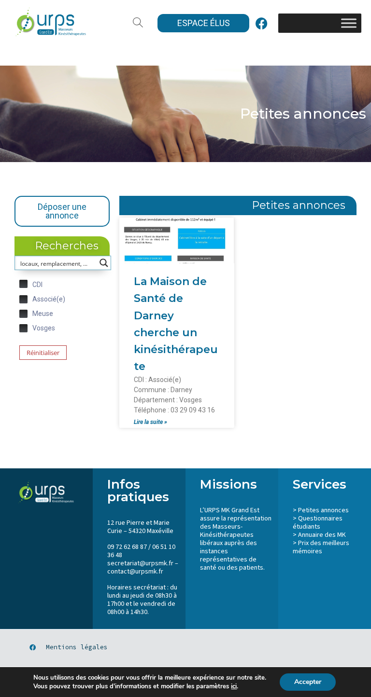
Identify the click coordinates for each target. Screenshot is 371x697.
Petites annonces (323, 510)
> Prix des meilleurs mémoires (321, 547)
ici (234, 686)
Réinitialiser (43, 352)
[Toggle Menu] (349, 22)
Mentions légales (77, 647)
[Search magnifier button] (104, 263)
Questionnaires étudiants (317, 523)
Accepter (307, 681)
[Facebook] (261, 23)
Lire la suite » (150, 422)
